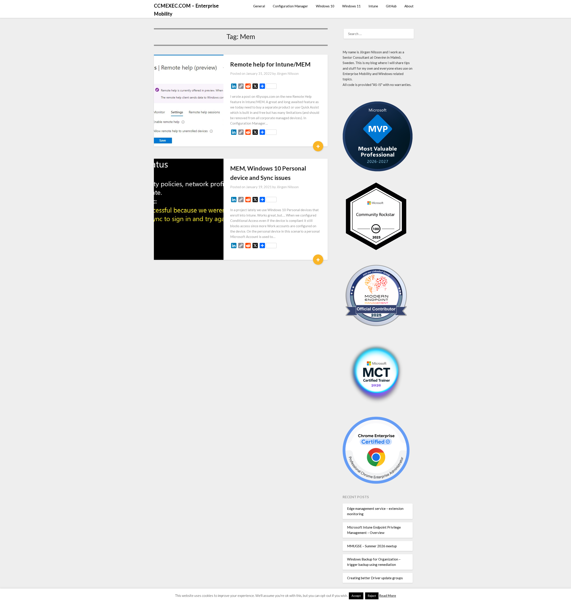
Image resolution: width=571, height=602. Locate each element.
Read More (387, 596)
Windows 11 (351, 6)
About (409, 6)
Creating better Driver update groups (375, 578)
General (259, 6)
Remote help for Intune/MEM (270, 64)
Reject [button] (372, 596)
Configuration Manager (290, 6)
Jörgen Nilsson (288, 73)
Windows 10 (325, 6)
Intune (373, 6)
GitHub (391, 6)
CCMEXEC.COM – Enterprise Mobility (186, 10)
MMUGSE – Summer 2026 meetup (372, 546)
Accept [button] (356, 596)
